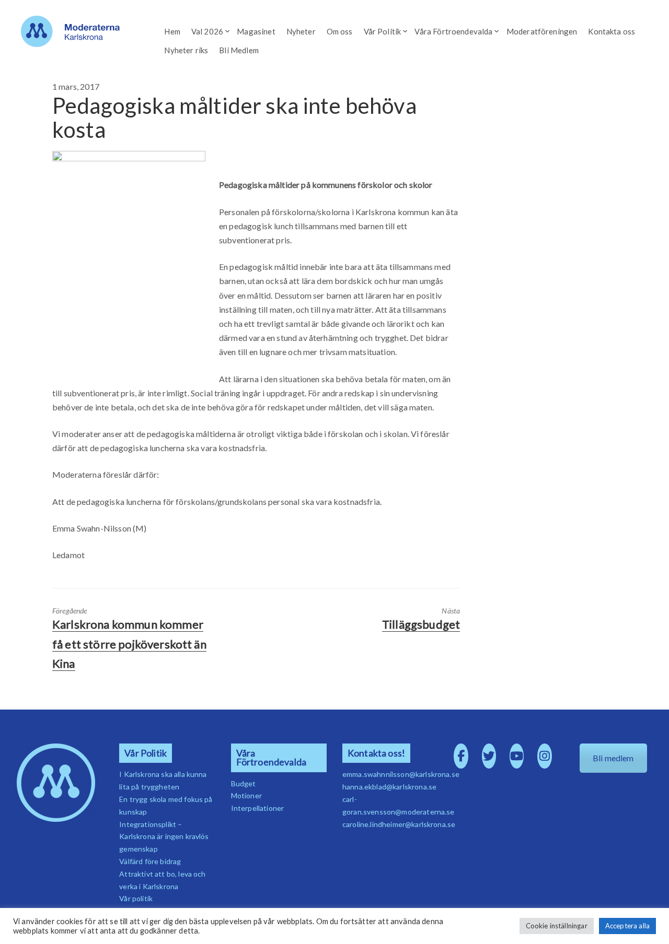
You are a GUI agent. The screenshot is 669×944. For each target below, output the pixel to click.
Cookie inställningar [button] (556, 926)
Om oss (340, 31)
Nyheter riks (186, 50)
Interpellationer (257, 808)
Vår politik (136, 898)
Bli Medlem (239, 50)
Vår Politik (382, 31)
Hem (172, 31)
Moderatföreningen (542, 31)
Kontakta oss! (376, 753)
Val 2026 (207, 31)
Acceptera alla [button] (627, 926)
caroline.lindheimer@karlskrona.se (398, 824)
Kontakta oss (611, 31)
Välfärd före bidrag (150, 861)
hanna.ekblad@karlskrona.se (389, 786)
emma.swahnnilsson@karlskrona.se (400, 774)
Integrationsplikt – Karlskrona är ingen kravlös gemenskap (164, 837)
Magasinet (256, 31)
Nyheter (301, 31)
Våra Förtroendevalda (453, 31)
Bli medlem (613, 758)
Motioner (246, 795)
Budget (243, 783)
